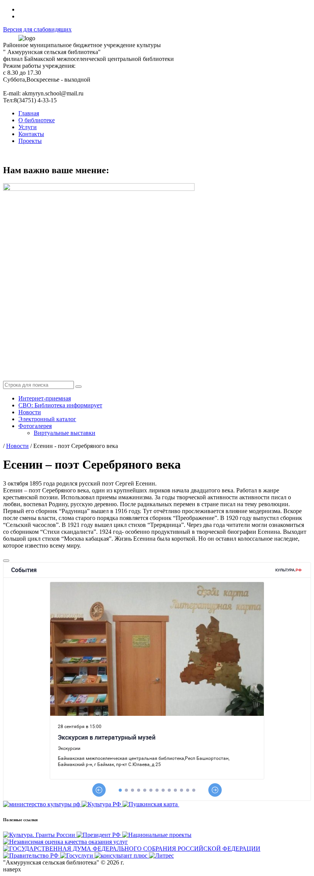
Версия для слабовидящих (37, 29)
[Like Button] (6, 560)
